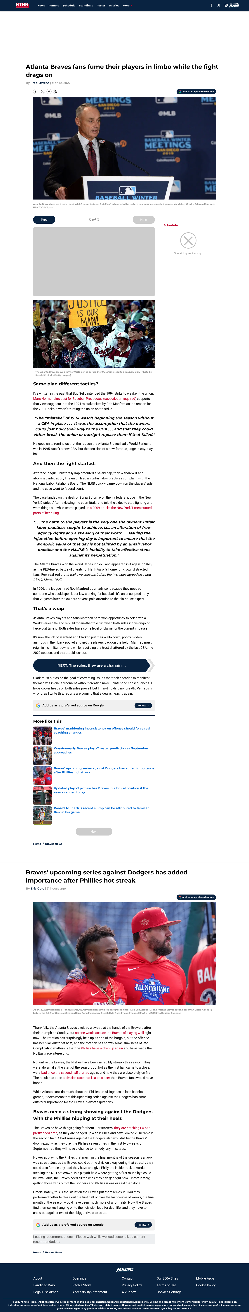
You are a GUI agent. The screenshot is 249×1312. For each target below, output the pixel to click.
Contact (127, 1278)
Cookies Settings (169, 1292)
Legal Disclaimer (45, 1292)
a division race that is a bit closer (86, 1078)
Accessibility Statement (89, 1292)
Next (143, 220)
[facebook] (211, 5)
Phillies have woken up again (102, 1048)
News (41, 5)
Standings (86, 5)
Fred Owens (40, 83)
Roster (101, 5)
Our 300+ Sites (167, 1278)
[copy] (55, 91)
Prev (44, 220)
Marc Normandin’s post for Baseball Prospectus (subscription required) (84, 399)
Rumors (53, 5)
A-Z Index (129, 1292)
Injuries (114, 5)
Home (37, 843)
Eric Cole (37, 888)
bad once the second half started (65, 1072)
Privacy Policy (132, 1285)
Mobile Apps (205, 1278)
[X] (218, 5)
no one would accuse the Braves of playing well (109, 1033)
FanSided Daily (44, 1285)
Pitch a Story (81, 1285)
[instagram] (226, 5)
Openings (79, 1278)
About (37, 1278)
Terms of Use (166, 1285)
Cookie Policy (206, 1285)
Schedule (69, 5)
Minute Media (28, 1301)
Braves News (53, 843)
